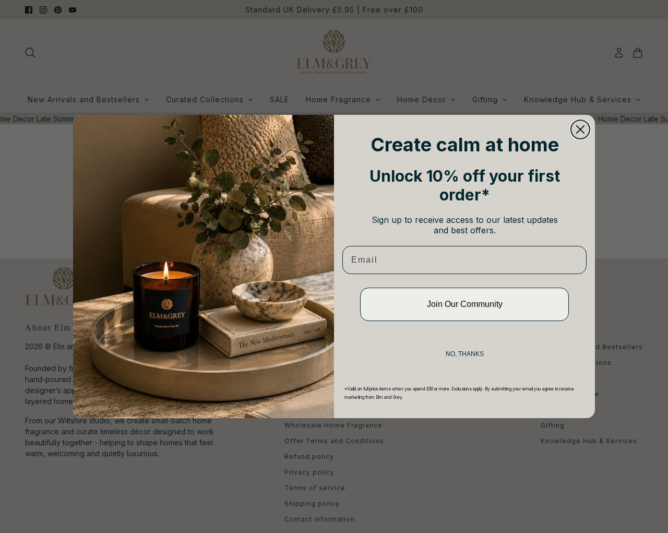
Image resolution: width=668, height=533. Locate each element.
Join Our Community (465, 304)
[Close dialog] (580, 129)
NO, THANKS (465, 354)
